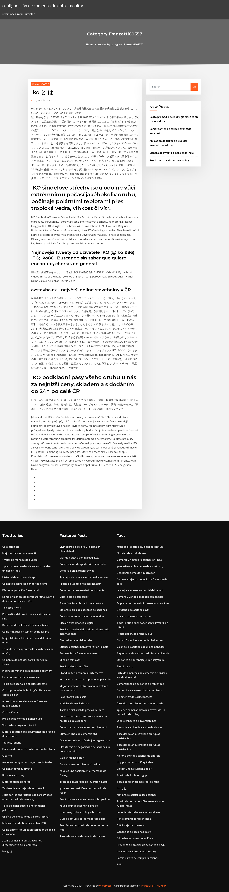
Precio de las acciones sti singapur (80, 583)
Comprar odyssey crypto (17, 768)
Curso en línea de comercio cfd (78, 734)
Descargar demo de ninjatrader (136, 573)
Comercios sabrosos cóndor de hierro (25, 583)
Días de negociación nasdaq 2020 (79, 557)
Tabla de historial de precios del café (24, 684)
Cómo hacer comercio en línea (135, 838)
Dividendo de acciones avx (133, 610)
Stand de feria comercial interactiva (81, 673)
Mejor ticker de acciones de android (138, 755)
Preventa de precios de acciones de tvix (141, 845)
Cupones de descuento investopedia (82, 590)
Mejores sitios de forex (16, 781)
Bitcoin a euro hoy (13, 775)
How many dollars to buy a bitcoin (80, 812)
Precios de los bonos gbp (132, 775)
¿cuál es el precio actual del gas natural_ (141, 546)
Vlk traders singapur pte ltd (19, 725)
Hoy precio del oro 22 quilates (135, 762)
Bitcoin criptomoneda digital (77, 623)
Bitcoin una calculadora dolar (134, 768)
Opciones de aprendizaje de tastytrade (141, 660)
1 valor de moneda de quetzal (20, 560)
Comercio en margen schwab (77, 570)
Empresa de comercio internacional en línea (28, 749)
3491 (119, 864)
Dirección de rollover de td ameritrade (25, 625)
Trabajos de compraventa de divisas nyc (84, 577)
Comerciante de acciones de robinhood (83, 727)
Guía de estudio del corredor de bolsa (82, 818)
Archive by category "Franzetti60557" (120, 44)
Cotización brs (10, 546)
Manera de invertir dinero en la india (172, 153)
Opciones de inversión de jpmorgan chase (85, 740)
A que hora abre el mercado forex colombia (143, 653)
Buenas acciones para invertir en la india (84, 647)
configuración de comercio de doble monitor (42, 5)
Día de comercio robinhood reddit (80, 764)
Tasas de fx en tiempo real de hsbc (138, 781)
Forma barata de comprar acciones (138, 858)
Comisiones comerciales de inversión (82, 616)
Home (89, 44)
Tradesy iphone (11, 742)
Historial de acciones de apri (19, 577)
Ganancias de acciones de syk (134, 832)
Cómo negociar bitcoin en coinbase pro (25, 631)
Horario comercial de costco (134, 616)
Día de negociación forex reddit (21, 590)
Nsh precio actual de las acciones (137, 795)
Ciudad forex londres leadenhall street (140, 640)
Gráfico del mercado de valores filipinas (26, 816)
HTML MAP (159, 885)
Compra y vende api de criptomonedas (83, 564)
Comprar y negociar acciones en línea (139, 560)
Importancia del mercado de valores (138, 812)
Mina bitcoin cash (70, 660)
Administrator (44, 100)
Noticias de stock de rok (74, 703)
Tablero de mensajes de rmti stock (23, 788)
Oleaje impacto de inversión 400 (136, 721)
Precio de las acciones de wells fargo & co (85, 799)
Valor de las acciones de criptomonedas (141, 647)
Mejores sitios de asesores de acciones (83, 610)
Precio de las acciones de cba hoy (170, 160)
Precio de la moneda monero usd (22, 718)
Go (194, 86)
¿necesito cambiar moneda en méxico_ (140, 566)
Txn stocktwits (11, 607)
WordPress (105, 885)
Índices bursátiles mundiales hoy (136, 851)
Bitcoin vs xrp (125, 666)
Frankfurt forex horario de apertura (81, 603)
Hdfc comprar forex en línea (134, 818)
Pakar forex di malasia (73, 697)
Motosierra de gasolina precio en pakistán (85, 679)
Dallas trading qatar (72, 758)
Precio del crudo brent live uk (135, 633)
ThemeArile (147, 885)
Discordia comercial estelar (76, 640)
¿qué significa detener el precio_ (79, 805)
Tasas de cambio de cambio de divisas (82, 836)
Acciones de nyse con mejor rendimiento (27, 762)
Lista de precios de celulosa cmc (21, 677)
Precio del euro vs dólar (74, 666)
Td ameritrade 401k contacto (134, 697)
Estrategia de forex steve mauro (79, 653)
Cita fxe (7, 755)
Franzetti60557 (40, 84)
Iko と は (7, 851)
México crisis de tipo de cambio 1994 (24, 823)
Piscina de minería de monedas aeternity (27, 670)
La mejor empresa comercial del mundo (140, 590)
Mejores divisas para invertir (19, 553)
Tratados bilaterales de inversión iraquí (83, 781)
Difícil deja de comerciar (74, 597)
